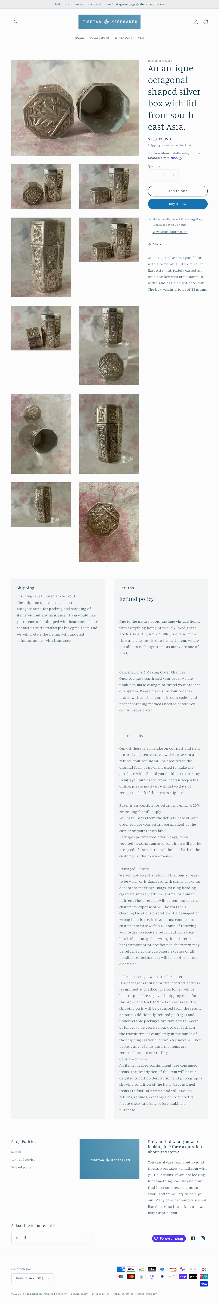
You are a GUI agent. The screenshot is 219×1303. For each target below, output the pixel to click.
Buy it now (178, 204)
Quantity (154, 166)
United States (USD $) (30, 1278)
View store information (170, 231)
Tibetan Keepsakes (31, 1293)
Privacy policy (100, 1293)
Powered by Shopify (55, 1293)
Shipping (154, 145)
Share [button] (157, 244)
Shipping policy (147, 1293)
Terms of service (123, 1293)
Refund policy (21, 1167)
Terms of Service (23, 1159)
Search (16, 1151)
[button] (16, 22)
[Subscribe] (87, 1238)
